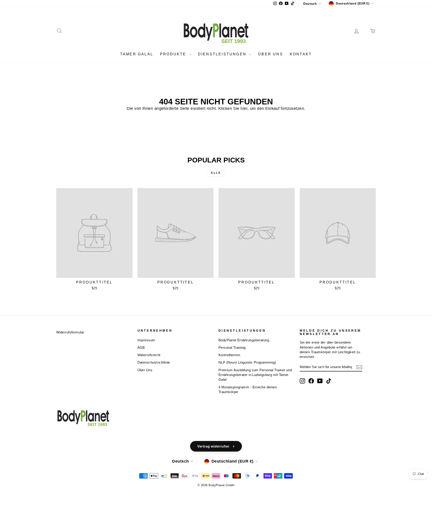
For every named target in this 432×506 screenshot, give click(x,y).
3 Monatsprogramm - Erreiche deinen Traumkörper (247, 389)
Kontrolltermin (229, 355)
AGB (141, 347)
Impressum (146, 340)
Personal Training (232, 347)
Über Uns (145, 370)
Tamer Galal (136, 54)
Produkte (174, 54)
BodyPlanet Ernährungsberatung (243, 340)
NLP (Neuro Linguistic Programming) (247, 362)
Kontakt (301, 54)
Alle (216, 172)
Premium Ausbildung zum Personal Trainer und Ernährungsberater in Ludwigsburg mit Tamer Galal (255, 375)
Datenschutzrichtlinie (153, 362)
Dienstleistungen (223, 54)
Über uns (270, 54)
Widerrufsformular (70, 332)
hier (244, 108)
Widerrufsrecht (148, 355)
